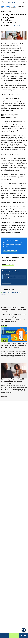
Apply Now (6, 282)
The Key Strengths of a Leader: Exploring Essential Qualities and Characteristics (13, 310)
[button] (24, 630)
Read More (4, 325)
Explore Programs (8, 264)
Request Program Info (10, 250)
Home (2, 6)
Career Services (10, 6)
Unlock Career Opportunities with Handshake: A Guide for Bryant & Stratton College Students (14, 345)
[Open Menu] (26, 2)
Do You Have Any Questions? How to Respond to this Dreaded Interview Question (14, 381)
